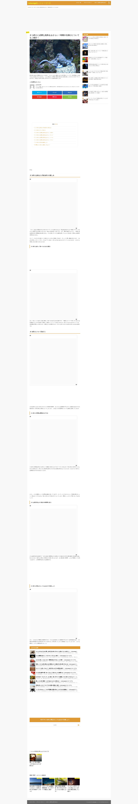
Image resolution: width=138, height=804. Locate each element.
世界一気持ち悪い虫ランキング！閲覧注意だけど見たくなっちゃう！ (98, 51)
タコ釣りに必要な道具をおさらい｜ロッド (43, 135)
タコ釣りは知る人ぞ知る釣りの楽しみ (42, 127)
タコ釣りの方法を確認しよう (41, 142)
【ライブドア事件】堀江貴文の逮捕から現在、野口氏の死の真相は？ (98, 44)
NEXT (54, 719)
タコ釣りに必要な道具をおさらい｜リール (44, 137)
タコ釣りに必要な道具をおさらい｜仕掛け (43, 132)
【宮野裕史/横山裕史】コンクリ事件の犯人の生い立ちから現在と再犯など (98, 65)
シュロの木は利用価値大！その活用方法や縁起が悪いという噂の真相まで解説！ (98, 85)
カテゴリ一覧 (78, 2)
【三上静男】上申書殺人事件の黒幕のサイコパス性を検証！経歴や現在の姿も (98, 78)
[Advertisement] (69, 20)
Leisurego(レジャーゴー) (39, 3)
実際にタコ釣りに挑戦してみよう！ (42, 144)
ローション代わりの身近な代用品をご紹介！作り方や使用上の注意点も (98, 38)
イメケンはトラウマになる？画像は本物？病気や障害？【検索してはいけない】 (98, 72)
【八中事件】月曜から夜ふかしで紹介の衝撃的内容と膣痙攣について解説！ (98, 92)
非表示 (56, 124)
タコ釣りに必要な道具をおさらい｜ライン (43, 139)
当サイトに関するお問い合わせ (100, 2)
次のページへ (78, 725)
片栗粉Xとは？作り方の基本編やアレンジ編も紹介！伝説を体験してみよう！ (98, 58)
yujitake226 (38, 84)
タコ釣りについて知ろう (40, 130)
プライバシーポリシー (88, 2)
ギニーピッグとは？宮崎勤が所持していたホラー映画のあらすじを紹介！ (98, 99)
